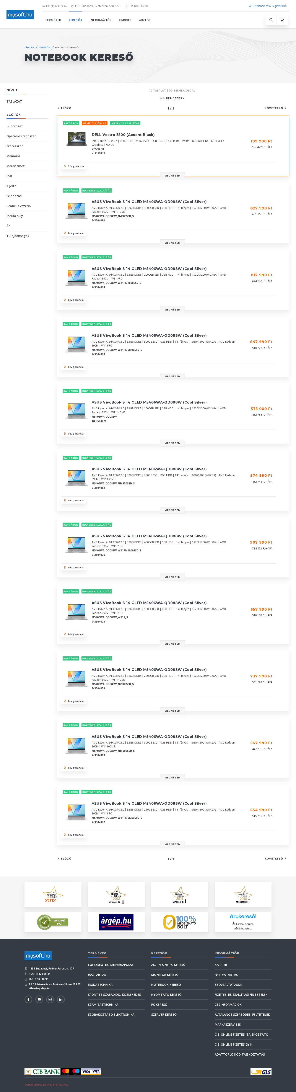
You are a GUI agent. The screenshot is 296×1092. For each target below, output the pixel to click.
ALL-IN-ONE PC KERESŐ (168, 965)
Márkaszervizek (228, 1024)
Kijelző (11, 186)
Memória (13, 156)
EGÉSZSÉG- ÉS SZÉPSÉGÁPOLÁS (110, 965)
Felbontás (14, 196)
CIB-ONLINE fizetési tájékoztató (241, 1034)
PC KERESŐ (159, 1004)
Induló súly (15, 216)
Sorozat (17, 126)
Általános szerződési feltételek (242, 1014)
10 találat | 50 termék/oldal (172, 90)
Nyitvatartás (226, 975)
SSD (9, 176)
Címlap (29, 47)
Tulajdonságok (18, 236)
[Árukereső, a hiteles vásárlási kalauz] (53, 922)
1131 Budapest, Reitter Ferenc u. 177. (97, 6)
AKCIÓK (145, 20)
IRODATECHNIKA (100, 984)
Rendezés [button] (173, 98)
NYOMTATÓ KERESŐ (166, 994)
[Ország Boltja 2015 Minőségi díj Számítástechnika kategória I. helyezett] (179, 894)
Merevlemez (16, 166)
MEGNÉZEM (172, 175)
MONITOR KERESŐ (165, 975)
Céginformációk (228, 1004)
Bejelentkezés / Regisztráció (270, 6)
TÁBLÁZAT (14, 101)
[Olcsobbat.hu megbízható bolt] (179, 922)
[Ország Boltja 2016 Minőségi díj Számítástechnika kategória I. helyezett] (243, 894)
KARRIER (125, 20)
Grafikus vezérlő (19, 206)
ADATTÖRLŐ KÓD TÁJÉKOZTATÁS (240, 1054)
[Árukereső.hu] (243, 917)
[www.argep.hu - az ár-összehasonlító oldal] (116, 922)
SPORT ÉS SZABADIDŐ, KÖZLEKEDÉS (114, 994)
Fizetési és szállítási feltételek (241, 994)
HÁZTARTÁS (97, 975)
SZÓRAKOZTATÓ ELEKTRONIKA (111, 1014)
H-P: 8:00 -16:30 (138, 6)
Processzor (15, 146)
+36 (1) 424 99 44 (56, 6)
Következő (274, 108)
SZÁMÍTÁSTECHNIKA (103, 1004)
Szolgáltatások (228, 984)
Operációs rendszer (21, 136)
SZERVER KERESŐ (164, 1014)
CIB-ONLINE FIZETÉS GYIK (233, 1044)
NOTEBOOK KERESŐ (166, 984)
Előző (66, 108)
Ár (8, 226)
